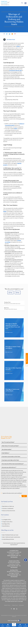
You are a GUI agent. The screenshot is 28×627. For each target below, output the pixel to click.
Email (12, 34)
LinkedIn (9, 34)
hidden (4, 211)
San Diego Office (14, 570)
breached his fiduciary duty (15, 70)
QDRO (18, 46)
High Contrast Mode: (13, 620)
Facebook (4, 34)
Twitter (6, 34)
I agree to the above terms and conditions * (12, 493)
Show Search (22, 3)
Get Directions (14, 557)
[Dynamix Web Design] (14, 612)
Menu (14, 625)
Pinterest (15, 34)
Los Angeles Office (14, 550)
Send (24, 496)
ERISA (15, 128)
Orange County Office (14, 560)
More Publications (27, 358)
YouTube (14, 609)
